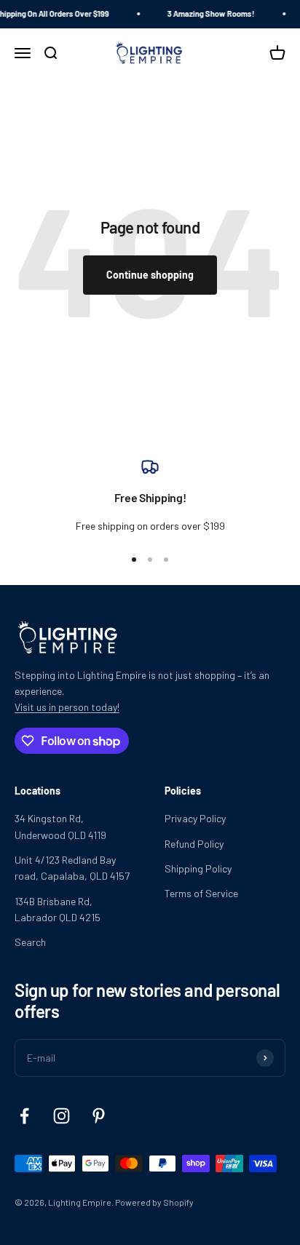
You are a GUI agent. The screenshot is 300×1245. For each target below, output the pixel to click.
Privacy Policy (195, 818)
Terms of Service (201, 893)
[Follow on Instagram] (61, 1116)
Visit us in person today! (67, 707)
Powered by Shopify (154, 1202)
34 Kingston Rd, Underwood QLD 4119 (60, 826)
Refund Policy (194, 844)
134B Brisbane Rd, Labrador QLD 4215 (57, 909)
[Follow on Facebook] (24, 1116)
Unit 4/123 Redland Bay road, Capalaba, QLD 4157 (72, 868)
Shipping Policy (198, 868)
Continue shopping (150, 275)
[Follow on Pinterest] (98, 1116)
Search (30, 942)
